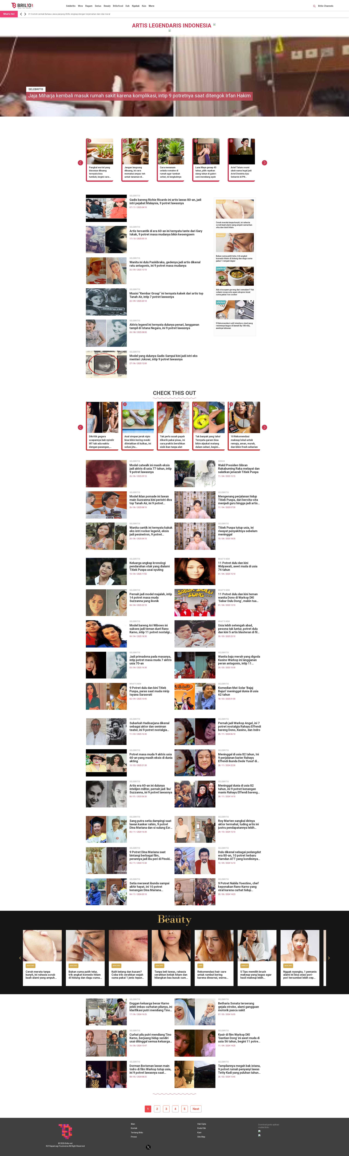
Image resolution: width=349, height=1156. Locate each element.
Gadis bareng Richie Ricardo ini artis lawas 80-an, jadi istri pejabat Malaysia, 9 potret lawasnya (165, 201)
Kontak (134, 1128)
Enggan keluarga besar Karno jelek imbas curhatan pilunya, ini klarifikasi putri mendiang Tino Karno (151, 1007)
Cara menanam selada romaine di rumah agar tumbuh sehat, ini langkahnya (170, 172)
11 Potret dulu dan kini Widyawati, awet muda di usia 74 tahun (237, 566)
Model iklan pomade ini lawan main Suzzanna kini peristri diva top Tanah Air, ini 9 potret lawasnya (151, 500)
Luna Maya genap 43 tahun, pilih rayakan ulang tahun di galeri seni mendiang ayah (205, 172)
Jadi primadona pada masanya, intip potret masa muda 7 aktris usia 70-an (151, 660)
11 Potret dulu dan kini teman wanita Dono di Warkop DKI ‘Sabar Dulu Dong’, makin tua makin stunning (238, 597)
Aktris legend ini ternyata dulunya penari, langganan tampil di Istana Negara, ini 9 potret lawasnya (164, 326)
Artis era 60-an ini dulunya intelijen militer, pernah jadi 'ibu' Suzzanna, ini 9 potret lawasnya (151, 789)
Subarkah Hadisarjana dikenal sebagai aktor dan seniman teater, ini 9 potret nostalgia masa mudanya (149, 726)
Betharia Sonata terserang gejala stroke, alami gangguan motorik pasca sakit (238, 1007)
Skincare (30, 966)
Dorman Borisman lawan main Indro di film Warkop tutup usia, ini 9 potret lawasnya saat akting (150, 1069)
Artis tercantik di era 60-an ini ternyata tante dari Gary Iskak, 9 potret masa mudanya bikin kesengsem (166, 232)
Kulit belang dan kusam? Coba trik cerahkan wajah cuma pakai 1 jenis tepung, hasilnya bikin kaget (128, 976)
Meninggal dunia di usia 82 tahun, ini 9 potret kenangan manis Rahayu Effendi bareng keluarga (238, 789)
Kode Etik (201, 1128)
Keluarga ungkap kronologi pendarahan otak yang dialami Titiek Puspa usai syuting (150, 566)
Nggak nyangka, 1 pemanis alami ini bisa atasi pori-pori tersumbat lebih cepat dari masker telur (300, 976)
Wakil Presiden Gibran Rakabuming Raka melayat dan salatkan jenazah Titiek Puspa (239, 468)
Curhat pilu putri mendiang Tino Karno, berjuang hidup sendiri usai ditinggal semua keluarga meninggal (150, 1038)
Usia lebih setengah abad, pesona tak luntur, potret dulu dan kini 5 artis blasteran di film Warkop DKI (239, 629)
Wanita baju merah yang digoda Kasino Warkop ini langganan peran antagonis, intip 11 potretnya (239, 660)
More (151, 6)
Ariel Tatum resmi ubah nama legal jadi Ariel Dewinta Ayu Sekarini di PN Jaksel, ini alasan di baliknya (241, 172)
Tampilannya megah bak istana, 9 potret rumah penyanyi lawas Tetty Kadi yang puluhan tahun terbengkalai (239, 1069)
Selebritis (71, 6)
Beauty (107, 6)
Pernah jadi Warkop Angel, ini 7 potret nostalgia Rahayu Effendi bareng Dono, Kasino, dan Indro (239, 726)
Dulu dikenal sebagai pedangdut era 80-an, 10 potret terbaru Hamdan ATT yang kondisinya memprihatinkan (239, 855)
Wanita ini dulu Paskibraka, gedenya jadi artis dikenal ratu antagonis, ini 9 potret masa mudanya (165, 264)
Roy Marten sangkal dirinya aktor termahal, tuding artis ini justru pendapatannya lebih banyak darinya (238, 824)
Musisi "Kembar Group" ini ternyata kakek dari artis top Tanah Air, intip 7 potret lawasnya (166, 295)
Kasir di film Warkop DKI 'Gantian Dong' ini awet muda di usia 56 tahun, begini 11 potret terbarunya (239, 1038)
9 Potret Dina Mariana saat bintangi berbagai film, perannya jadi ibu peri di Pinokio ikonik (151, 855)
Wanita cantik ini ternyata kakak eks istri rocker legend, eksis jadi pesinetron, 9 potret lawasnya (151, 531)
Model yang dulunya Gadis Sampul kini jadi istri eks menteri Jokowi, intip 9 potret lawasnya (164, 357)
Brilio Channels (326, 6)
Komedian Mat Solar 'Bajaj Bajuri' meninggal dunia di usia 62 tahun (238, 691)
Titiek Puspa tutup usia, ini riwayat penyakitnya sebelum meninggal (237, 531)
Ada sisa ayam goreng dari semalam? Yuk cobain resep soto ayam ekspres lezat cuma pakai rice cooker (235, 292)
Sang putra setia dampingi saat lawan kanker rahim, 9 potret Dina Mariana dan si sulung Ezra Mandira (151, 824)
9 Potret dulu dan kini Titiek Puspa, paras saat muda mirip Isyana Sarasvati (149, 691)
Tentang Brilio (137, 1132)
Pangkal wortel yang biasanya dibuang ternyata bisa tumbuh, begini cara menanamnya (99, 172)
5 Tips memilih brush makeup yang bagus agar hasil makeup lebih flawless (256, 976)
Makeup (244, 966)
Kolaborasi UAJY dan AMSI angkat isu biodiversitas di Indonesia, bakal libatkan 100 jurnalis (69, 14)
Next (196, 1109)
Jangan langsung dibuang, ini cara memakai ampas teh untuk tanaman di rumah (134, 172)
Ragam (88, 6)
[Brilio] (22, 5)
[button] (21, 14)
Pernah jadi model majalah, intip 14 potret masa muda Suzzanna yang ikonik (151, 597)
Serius (98, 6)
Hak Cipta (201, 1124)
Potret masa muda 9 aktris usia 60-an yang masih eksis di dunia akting (151, 758)
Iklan (133, 1124)
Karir (199, 1132)
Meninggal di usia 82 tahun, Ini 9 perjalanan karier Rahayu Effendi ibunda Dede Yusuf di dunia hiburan (238, 758)
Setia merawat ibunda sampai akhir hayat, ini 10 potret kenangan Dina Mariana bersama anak (149, 887)
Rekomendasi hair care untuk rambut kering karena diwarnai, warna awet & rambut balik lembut (211, 977)
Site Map (201, 1137)
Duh (128, 6)
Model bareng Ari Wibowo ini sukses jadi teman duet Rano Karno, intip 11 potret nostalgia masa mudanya (150, 629)
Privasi (134, 1137)
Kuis (144, 6)
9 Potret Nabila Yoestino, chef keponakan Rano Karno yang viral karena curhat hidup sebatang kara (238, 887)
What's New (135, 684)
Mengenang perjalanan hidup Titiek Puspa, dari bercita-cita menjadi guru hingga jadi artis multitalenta (238, 500)
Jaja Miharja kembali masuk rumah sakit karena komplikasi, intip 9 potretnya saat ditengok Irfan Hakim (139, 96)
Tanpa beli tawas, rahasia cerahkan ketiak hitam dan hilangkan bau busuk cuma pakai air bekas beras (170, 976)
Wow (80, 6)
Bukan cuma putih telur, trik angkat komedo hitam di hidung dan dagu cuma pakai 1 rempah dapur (234, 258)
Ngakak (135, 6)
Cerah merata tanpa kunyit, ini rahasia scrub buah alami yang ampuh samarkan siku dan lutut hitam (234, 224)
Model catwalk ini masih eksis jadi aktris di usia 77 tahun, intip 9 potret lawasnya (151, 468)
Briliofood (118, 6)
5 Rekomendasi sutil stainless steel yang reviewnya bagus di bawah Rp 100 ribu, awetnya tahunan (234, 325)
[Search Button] (314, 6)
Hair (200, 966)
